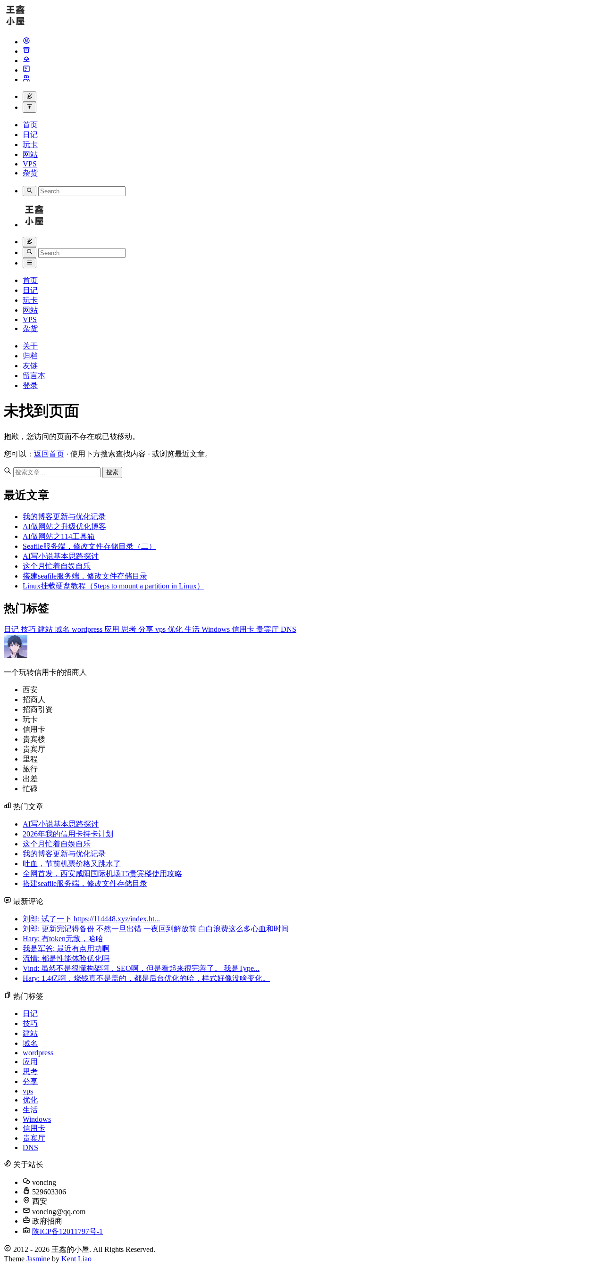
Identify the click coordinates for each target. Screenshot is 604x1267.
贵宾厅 (268, 629)
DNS (288, 629)
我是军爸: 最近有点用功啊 (66, 948)
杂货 (30, 173)
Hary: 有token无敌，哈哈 (63, 939)
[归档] (26, 51)
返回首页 (49, 454)
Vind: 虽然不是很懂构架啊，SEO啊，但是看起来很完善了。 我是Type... (141, 968)
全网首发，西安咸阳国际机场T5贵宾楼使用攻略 (102, 874)
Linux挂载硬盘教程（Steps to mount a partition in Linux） (113, 586)
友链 (30, 366)
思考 (129, 629)
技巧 (29, 629)
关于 (30, 346)
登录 (30, 385)
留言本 (34, 376)
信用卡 (244, 629)
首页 (30, 125)
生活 (193, 629)
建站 (46, 629)
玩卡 (30, 145)
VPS (30, 164)
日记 (30, 135)
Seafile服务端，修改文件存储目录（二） (89, 546)
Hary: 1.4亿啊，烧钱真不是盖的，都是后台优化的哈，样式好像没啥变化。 (146, 978)
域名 (63, 629)
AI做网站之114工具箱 (59, 536)
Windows (216, 629)
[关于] (26, 42)
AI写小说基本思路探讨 (61, 556)
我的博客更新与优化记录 (64, 517)
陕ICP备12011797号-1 (67, 1231)
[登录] (26, 79)
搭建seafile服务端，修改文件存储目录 (85, 576)
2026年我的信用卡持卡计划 (68, 834)
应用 (112, 629)
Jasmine (38, 1259)
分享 (146, 629)
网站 (30, 154)
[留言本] (26, 70)
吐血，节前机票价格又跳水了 (72, 864)
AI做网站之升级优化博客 (64, 526)
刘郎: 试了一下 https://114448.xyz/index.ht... (91, 919)
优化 (176, 629)
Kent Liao (76, 1259)
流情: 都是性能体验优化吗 (66, 958)
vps (161, 629)
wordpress (88, 629)
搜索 (112, 472)
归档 (30, 356)
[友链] (26, 61)
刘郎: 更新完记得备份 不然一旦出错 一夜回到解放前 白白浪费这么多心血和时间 (156, 929)
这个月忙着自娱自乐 (57, 566)
